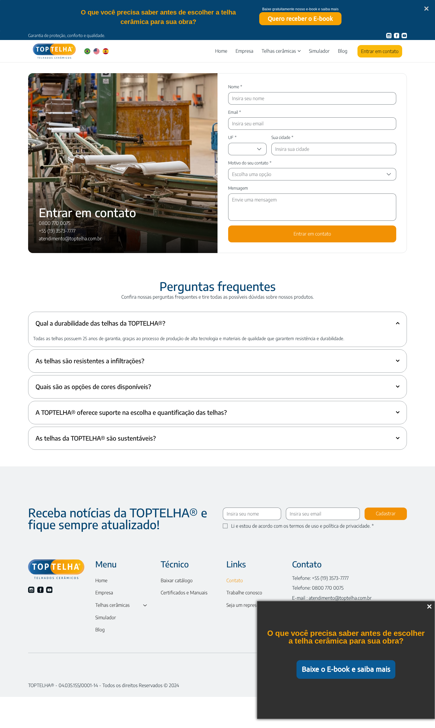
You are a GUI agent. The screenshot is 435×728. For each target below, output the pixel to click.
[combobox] (247, 149)
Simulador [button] (105, 617)
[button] (319, 51)
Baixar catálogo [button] (177, 580)
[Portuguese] (87, 51)
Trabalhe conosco (244, 593)
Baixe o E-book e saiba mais (346, 669)
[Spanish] (105, 51)
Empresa (104, 593)
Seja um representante (249, 605)
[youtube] (404, 35)
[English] (96, 51)
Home (101, 580)
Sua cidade (282, 137)
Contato (234, 580)
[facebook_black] (40, 590)
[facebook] (396, 35)
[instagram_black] (31, 590)
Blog (100, 630)
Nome (235, 86)
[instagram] (389, 35)
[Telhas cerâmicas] (145, 605)
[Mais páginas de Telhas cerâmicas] (299, 50)
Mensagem (238, 188)
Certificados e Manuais (184, 593)
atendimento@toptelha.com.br (340, 598)
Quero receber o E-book (300, 18)
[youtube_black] (49, 590)
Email (234, 112)
